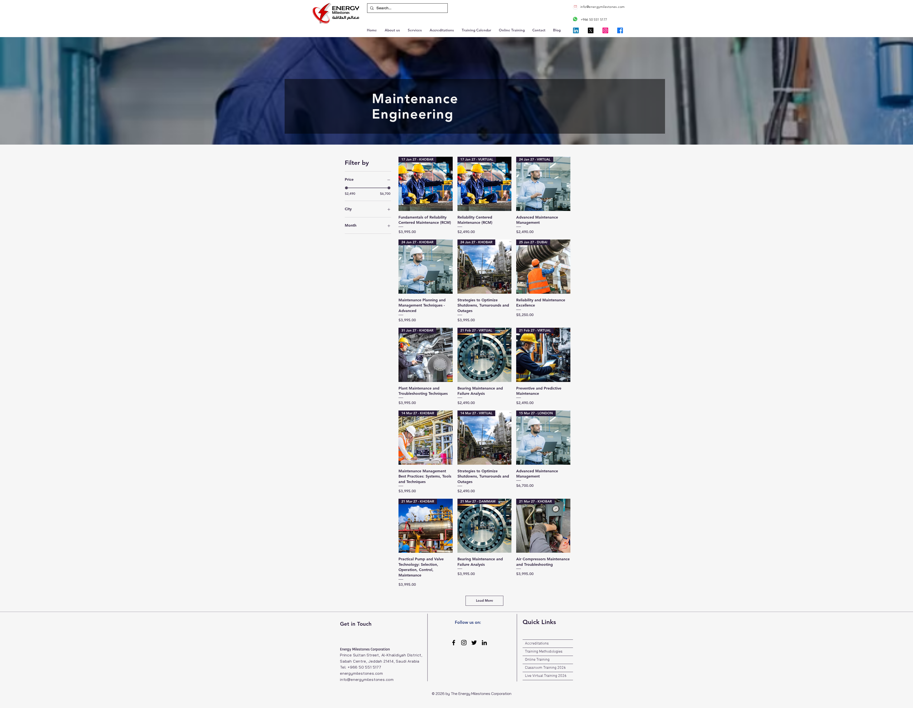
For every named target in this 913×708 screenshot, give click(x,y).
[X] (590, 30)
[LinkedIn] (576, 30)
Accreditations (537, 643)
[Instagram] (605, 30)
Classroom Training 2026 (545, 667)
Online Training (537, 659)
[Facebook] (620, 30)
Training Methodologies (544, 651)
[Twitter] (474, 642)
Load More (484, 600)
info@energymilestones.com (602, 7)
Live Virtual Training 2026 (546, 676)
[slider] (346, 188)
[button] (415, 30)
